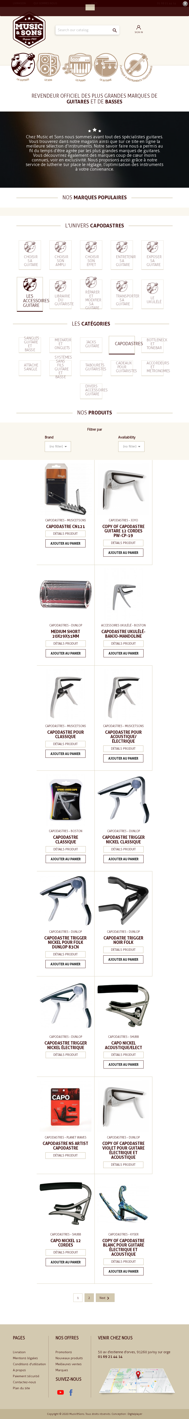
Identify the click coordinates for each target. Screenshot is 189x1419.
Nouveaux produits (69, 1358)
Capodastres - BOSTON (65, 831)
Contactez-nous (24, 1382)
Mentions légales (25, 1358)
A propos (19, 1370)
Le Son (48, 67)
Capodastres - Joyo (123, 520)
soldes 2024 (166, 67)
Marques (62, 1370)
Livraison (19, 1352)
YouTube (60, 1392)
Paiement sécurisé (26, 1376)
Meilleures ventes (69, 1364)
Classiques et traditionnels (136, 67)
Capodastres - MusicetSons (65, 520)
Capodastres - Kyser (123, 1234)
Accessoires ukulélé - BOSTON (123, 625)
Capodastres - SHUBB (123, 1037)
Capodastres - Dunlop (65, 625)
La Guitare (23, 67)
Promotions (64, 1352)
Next (105, 1298)
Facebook (70, 1392)
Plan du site (21, 1388)
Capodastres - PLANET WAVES (65, 1137)
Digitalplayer (135, 1414)
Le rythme (106, 67)
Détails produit (65, 534)
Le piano (77, 67)
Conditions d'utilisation (29, 1364)
